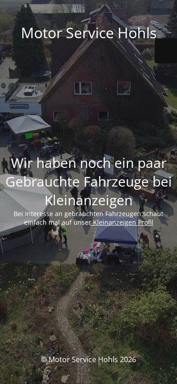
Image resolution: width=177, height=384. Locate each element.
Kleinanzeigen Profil (122, 222)
